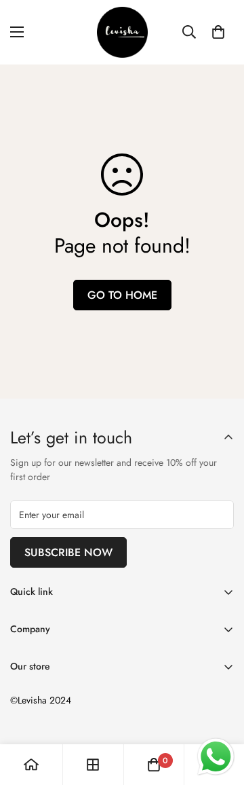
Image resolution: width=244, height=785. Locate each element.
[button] (218, 32)
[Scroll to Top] (219, 713)
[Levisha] (122, 32)
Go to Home (122, 295)
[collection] (93, 764)
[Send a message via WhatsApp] (216, 756)
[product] (31, 764)
